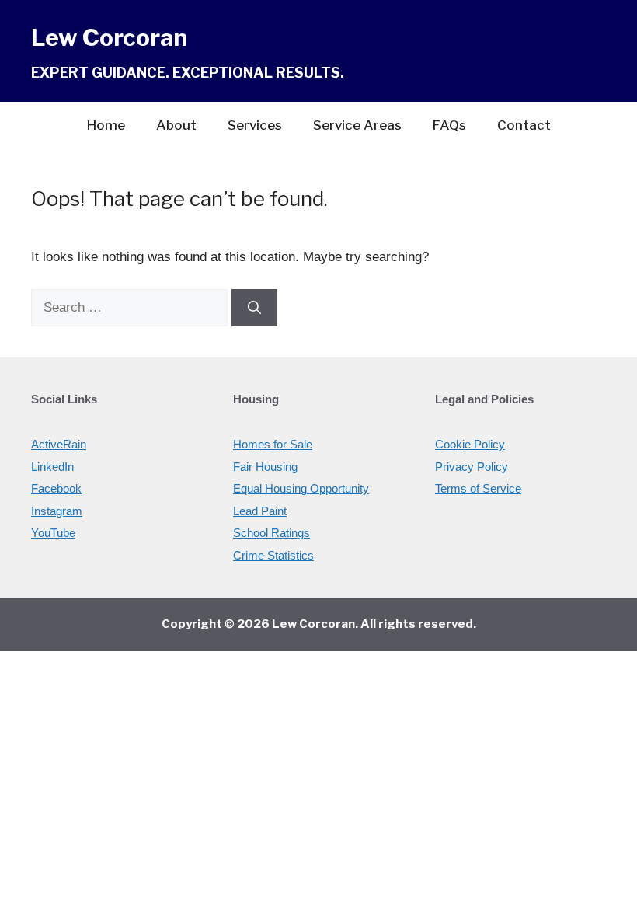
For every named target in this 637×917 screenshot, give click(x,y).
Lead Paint (260, 511)
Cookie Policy (470, 444)
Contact (524, 125)
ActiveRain (58, 444)
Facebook (56, 488)
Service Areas (357, 125)
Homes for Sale (272, 444)
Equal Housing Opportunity (301, 488)
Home (106, 125)
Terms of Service (478, 488)
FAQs (449, 125)
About (176, 125)
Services (255, 125)
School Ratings (271, 532)
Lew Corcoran (109, 37)
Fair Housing (265, 466)
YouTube (53, 532)
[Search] (254, 307)
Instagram (56, 511)
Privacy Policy (471, 466)
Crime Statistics (273, 555)
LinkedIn (52, 466)
